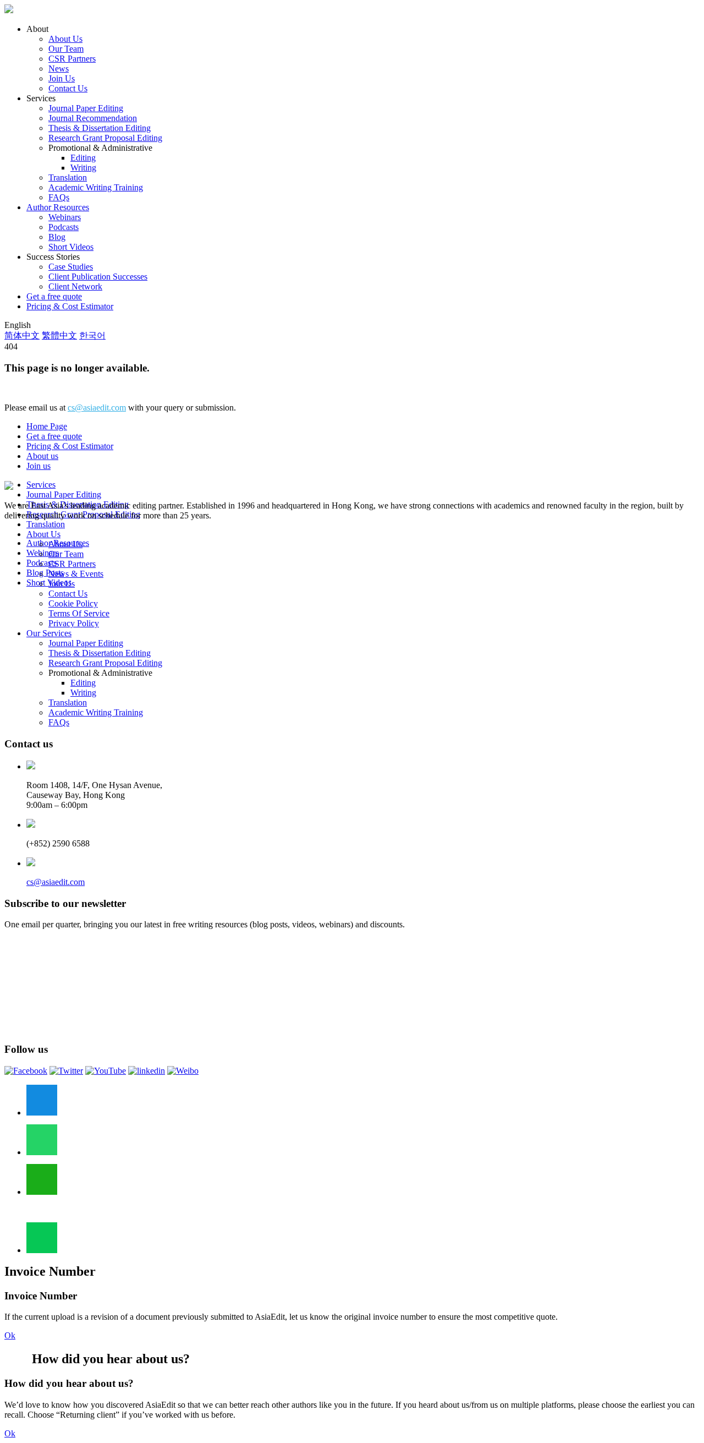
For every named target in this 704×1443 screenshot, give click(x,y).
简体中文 (22, 335)
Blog (56, 237)
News (58, 68)
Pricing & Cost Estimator (69, 306)
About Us (65, 38)
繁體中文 (59, 335)
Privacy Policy (73, 623)
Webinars (64, 217)
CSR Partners (72, 58)
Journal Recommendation (92, 118)
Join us (38, 466)
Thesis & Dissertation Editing (99, 128)
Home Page (46, 426)
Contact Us (67, 88)
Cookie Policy (73, 603)
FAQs (58, 197)
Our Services (49, 633)
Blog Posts (45, 572)
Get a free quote (54, 296)
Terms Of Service (78, 613)
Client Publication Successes (97, 276)
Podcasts (63, 227)
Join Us (61, 78)
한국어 (92, 335)
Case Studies (70, 266)
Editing (83, 157)
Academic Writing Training (95, 187)
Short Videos (71, 247)
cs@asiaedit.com (97, 407)
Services (41, 484)
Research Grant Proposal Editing (105, 138)
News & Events (75, 573)
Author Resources (57, 207)
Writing (83, 167)
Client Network (75, 286)
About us (42, 456)
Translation (67, 177)
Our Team (66, 48)
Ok (9, 1335)
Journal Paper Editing (85, 108)
